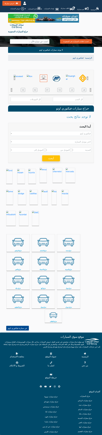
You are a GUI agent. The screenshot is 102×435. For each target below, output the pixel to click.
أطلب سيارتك (65, 8)
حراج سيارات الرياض (85, 401)
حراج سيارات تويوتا (51, 397)
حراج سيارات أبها (85, 427)
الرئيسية (93, 9)
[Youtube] (46, 386)
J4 (84, 90)
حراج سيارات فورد (51, 417)
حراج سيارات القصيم (85, 431)
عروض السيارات (15, 8)
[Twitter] (51, 386)
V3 (59, 90)
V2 (23, 90)
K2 (35, 90)
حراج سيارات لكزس (51, 432)
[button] (14, 78)
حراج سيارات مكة (85, 414)
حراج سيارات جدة (85, 405)
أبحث (51, 158)
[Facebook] (42, 386)
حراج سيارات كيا (51, 412)
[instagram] (56, 386)
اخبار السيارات (32, 9)
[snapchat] (60, 386)
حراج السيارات (85, 396)
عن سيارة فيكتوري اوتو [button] (17, 328)
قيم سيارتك (81, 9)
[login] (25, 3)
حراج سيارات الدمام (85, 409)
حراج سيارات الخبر (85, 423)
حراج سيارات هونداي (51, 402)
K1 (47, 90)
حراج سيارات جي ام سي (51, 427)
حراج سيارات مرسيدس (51, 407)
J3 (72, 90)
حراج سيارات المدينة (85, 418)
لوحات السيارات (49, 8)
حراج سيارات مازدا (51, 422)
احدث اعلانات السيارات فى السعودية (76, 41)
